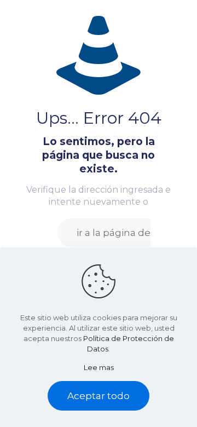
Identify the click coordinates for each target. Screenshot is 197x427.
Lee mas (99, 367)
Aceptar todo (98, 395)
